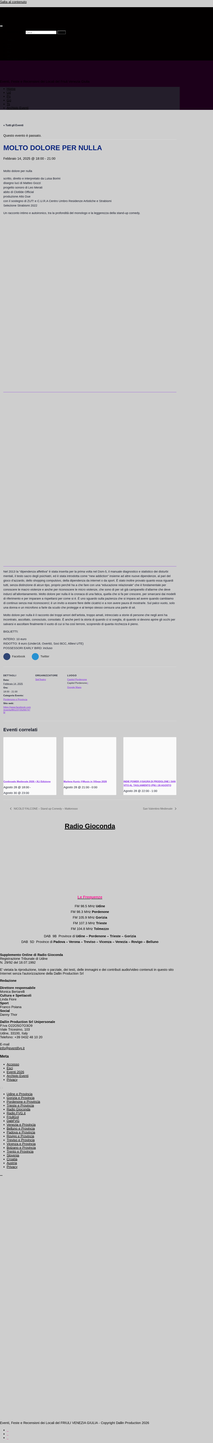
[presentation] (29, 757)
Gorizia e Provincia (20, 1098)
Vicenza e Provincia (21, 1144)
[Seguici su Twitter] (7, 1430)
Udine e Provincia (19, 1094)
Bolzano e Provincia (21, 1147)
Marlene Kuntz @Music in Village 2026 (85, 781)
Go (9, 51)
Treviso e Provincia (21, 1140)
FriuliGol (13, 1117)
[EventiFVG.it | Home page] (24, 18)
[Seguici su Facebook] (7, 1434)
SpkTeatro (40, 679)
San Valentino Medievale (158, 808)
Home (11, 39)
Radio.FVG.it (16, 1113)
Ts (8, 55)
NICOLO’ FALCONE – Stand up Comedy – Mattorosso (45, 808)
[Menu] (1, 26)
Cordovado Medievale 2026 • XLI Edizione (27, 781)
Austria (12, 1163)
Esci (10, 1068)
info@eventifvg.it (12, 1048)
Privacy (12, 1079)
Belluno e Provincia (21, 1128)
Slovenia (13, 1155)
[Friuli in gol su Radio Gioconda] (89, 390)
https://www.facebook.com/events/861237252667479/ (17, 710)
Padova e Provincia (21, 1132)
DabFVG (13, 1121)
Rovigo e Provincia (20, 1136)
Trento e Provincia (20, 1151)
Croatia (12, 1159)
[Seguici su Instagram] (7, 1437)
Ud (9, 43)
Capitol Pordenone (77, 679)
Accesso (13, 1064)
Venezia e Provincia (21, 1124)
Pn (9, 47)
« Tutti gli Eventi (13, 125)
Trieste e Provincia (20, 1105)
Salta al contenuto (13, 2)
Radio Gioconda (90, 826)
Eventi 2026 (15, 1072)
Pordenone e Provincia (15, 699)
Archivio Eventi (17, 58)
